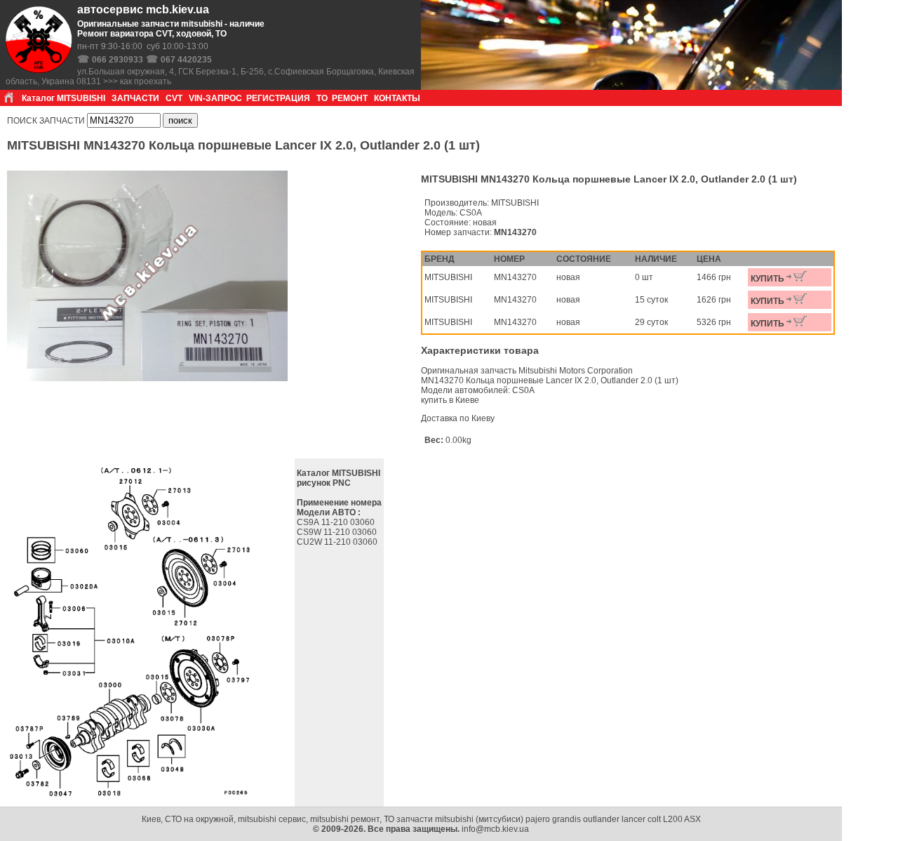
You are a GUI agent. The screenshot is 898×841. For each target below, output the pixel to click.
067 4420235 (186, 60)
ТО (322, 98)
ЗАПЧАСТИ (135, 98)
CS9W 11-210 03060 (338, 532)
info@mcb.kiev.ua (495, 829)
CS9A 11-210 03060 (337, 522)
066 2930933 (117, 60)
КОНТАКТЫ (397, 98)
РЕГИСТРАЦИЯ (278, 98)
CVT (174, 98)
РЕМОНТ (350, 98)
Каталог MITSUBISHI (63, 98)
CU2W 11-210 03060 (338, 542)
